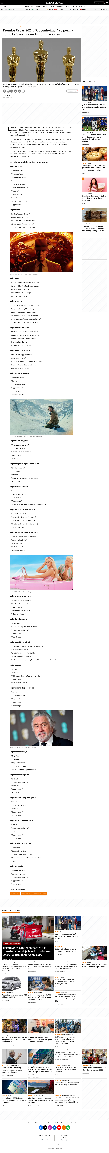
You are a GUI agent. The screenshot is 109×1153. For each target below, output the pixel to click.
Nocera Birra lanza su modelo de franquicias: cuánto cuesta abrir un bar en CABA (14, 1039)
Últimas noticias (28, 6)
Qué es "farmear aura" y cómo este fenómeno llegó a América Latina (94, 107)
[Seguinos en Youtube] (59, 1127)
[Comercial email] (62, 1140)
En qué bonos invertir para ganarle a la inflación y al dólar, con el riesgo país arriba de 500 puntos (40, 1070)
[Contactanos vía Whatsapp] (47, 1139)
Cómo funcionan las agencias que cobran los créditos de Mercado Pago (40, 966)
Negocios (74, 6)
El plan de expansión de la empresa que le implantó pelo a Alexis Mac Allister (40, 1039)
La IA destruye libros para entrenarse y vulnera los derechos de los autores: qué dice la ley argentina (66, 1040)
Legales (67, 6)
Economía (37, 6)
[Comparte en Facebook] (4, 91)
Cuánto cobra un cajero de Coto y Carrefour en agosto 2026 (94, 1069)
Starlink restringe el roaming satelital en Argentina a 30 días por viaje (40, 1100)
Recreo (13, 27)
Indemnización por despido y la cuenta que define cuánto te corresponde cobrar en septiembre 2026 (67, 998)
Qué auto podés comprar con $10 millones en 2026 (14, 996)
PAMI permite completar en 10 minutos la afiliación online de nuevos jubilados (66, 981)
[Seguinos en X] (45, 1127)
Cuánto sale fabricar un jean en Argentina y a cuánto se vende (66, 950)
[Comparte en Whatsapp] (11, 91)
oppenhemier (26, 894)
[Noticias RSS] (64, 1127)
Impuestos (60, 6)
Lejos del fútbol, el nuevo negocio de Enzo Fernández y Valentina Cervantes (67, 1069)
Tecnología (82, 6)
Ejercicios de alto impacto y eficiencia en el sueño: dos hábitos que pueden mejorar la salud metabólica (14, 967)
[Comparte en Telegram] (19, 91)
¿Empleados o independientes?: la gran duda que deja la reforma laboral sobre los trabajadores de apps (27, 951)
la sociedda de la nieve (39, 894)
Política (45, 6)
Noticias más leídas (11, 911)
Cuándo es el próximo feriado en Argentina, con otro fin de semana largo (94, 198)
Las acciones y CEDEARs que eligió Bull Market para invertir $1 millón (14, 1100)
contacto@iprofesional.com (54, 1148)
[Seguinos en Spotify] (68, 1127)
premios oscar (14, 894)
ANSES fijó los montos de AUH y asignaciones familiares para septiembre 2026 (40, 997)
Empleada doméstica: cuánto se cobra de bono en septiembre (94, 965)
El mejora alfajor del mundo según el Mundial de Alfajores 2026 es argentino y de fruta (93, 228)
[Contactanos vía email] (42, 1139)
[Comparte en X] (8, 91)
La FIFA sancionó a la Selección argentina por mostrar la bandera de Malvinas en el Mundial (94, 138)
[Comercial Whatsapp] (67, 1140)
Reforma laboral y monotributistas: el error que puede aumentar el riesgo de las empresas (67, 966)
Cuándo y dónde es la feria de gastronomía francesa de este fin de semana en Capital (93, 167)
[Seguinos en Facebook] (41, 1127)
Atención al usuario (44, 1135)
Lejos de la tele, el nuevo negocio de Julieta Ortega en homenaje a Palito (67, 1085)
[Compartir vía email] (23, 91)
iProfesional (6, 27)
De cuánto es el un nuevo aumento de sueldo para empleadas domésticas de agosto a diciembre (67, 1100)
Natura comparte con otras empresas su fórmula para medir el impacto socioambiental (67, 1054)
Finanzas (52, 6)
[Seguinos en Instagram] (50, 1127)
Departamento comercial (64, 1136)
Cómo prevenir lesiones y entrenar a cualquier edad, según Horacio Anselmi (12, 1070)
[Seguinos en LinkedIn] (54, 1127)
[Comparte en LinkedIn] (15, 91)
